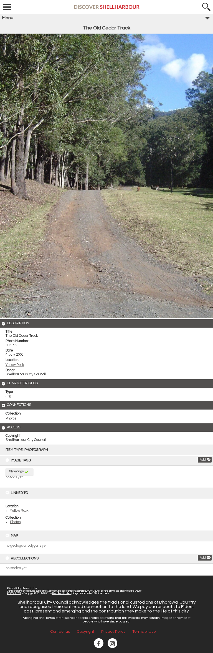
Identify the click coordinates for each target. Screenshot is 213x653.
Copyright (85, 632)
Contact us (60, 632)
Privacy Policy (14, 588)
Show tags (16, 471)
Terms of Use (30, 588)
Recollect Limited (61, 593)
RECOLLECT (14, 593)
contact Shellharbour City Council (83, 591)
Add (203, 459)
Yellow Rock (19, 511)
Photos (15, 522)
